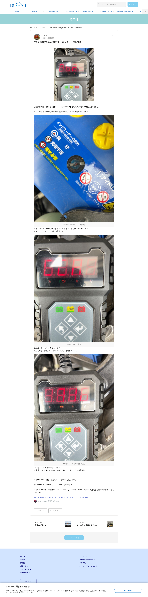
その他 (42, 27)
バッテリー (65, 497)
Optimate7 (84, 497)
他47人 (50, 501)
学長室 (17, 11)
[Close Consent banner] (145, 585)
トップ (34, 27)
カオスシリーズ (55, 497)
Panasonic (44, 497)
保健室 (34, 11)
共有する (56, 510)
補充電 (37, 497)
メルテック (75, 497)
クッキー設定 (128, 590)
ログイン (132, 4)
